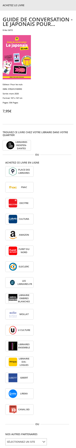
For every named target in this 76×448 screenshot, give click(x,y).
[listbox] (26, 441)
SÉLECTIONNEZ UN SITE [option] (21, 441)
